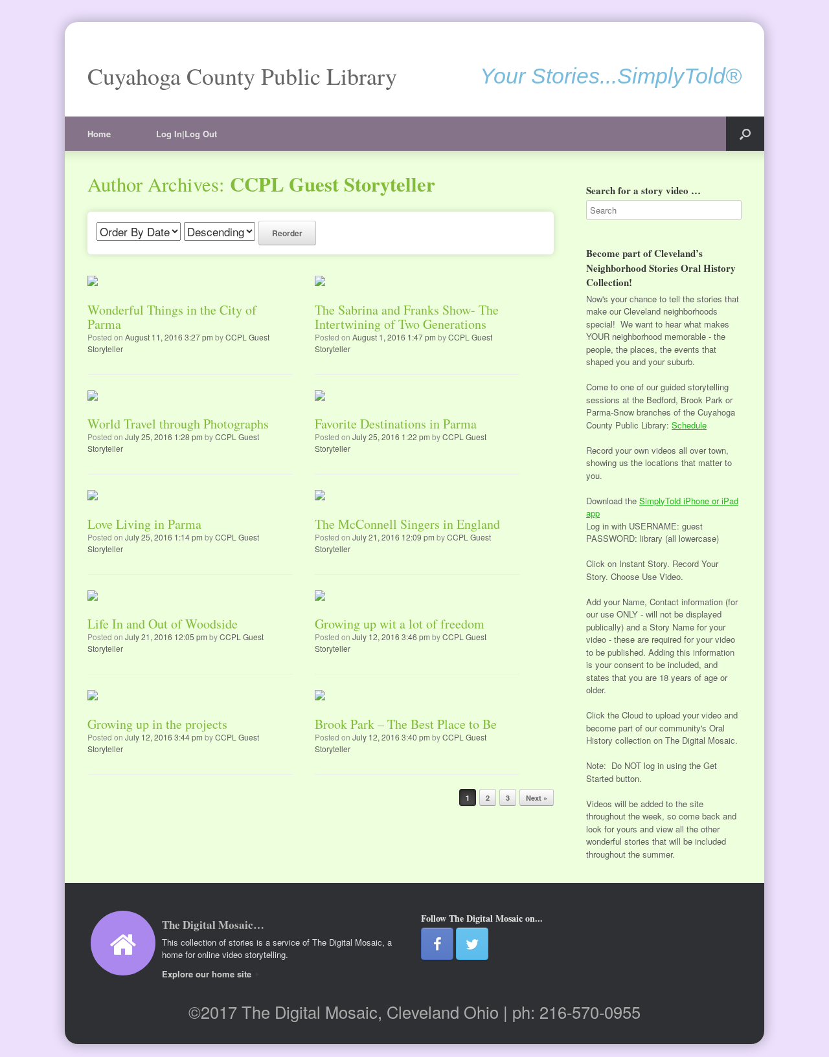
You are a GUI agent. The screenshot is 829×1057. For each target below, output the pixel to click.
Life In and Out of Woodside (162, 623)
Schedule (689, 425)
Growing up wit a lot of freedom (399, 623)
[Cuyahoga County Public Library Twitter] (472, 944)
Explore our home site (208, 974)
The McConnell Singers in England (407, 524)
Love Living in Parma (144, 524)
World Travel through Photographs (178, 423)
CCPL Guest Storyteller (332, 184)
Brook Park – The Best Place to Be (406, 724)
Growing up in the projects (157, 724)
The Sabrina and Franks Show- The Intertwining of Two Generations (407, 317)
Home (99, 134)
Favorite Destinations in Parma (396, 423)
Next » (536, 798)
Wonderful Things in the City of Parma (171, 317)
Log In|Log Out (186, 134)
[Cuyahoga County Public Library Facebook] (437, 944)
